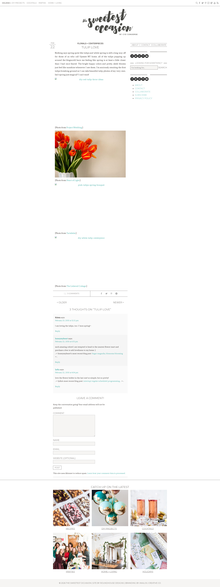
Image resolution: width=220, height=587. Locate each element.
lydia (57, 369)
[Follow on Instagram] (139, 56)
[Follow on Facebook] (132, 56)
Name (56, 440)
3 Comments (73, 294)
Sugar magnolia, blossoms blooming (107, 353)
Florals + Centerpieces (90, 43)
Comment (58, 413)
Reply (57, 331)
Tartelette (70, 233)
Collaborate (159, 45)
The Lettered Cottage (76, 286)
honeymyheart (61, 338)
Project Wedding (74, 127)
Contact (145, 45)
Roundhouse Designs (112, 583)
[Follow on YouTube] (147, 56)
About (135, 45)
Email (56, 449)
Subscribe (141, 95)
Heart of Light (72, 180)
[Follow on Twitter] (136, 56)
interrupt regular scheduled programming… (102, 381)
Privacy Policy (143, 98)
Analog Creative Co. (150, 583)
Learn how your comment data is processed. (106, 473)
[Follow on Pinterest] (143, 56)
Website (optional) (64, 458)
